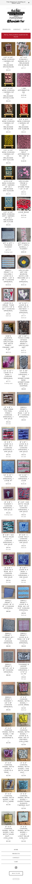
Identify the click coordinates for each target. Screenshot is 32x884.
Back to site (16, 873)
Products (7, 29)
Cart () (26, 29)
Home (16, 849)
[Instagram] (16, 867)
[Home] (16, 16)
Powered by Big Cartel (16, 879)
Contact (16, 29)
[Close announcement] (29, 2)
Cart (16, 861)
